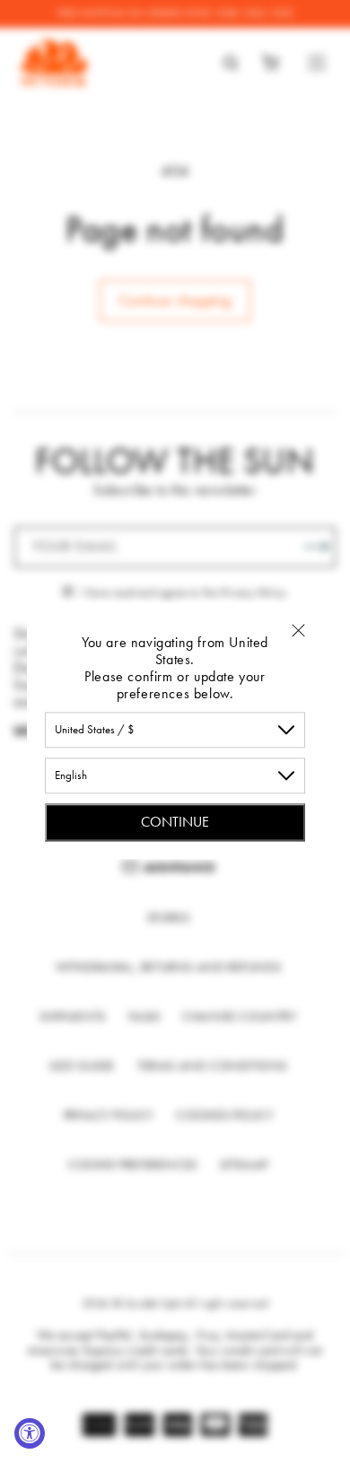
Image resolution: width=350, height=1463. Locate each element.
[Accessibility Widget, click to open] (29, 1433)
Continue (175, 821)
